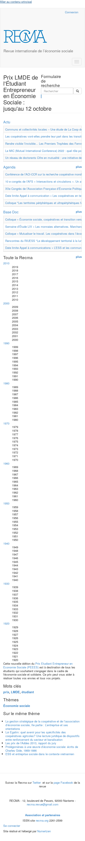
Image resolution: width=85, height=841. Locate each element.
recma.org (42, 820)
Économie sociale (16, 705)
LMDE (15, 692)
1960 (6, 463)
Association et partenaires (42, 815)
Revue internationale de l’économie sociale (38, 50)
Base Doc (11, 211)
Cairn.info (43, 12)
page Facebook (63, 782)
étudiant (28, 692)
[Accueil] (25, 36)
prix (6, 692)
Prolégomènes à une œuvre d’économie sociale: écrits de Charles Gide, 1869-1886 (41, 749)
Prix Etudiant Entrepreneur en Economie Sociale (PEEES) (38, 665)
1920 (6, 623)
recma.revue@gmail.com (42, 804)
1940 (6, 543)
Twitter (37, 782)
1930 (6, 583)
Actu (6, 121)
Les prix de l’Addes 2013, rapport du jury (30, 743)
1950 (6, 503)
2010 (6, 263)
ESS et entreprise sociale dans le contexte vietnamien (39, 754)
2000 (6, 303)
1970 (6, 423)
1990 (6, 343)
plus (79, 167)
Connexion (71, 12)
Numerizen (44, 831)
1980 (6, 383)
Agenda (9, 167)
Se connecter (11, 826)
